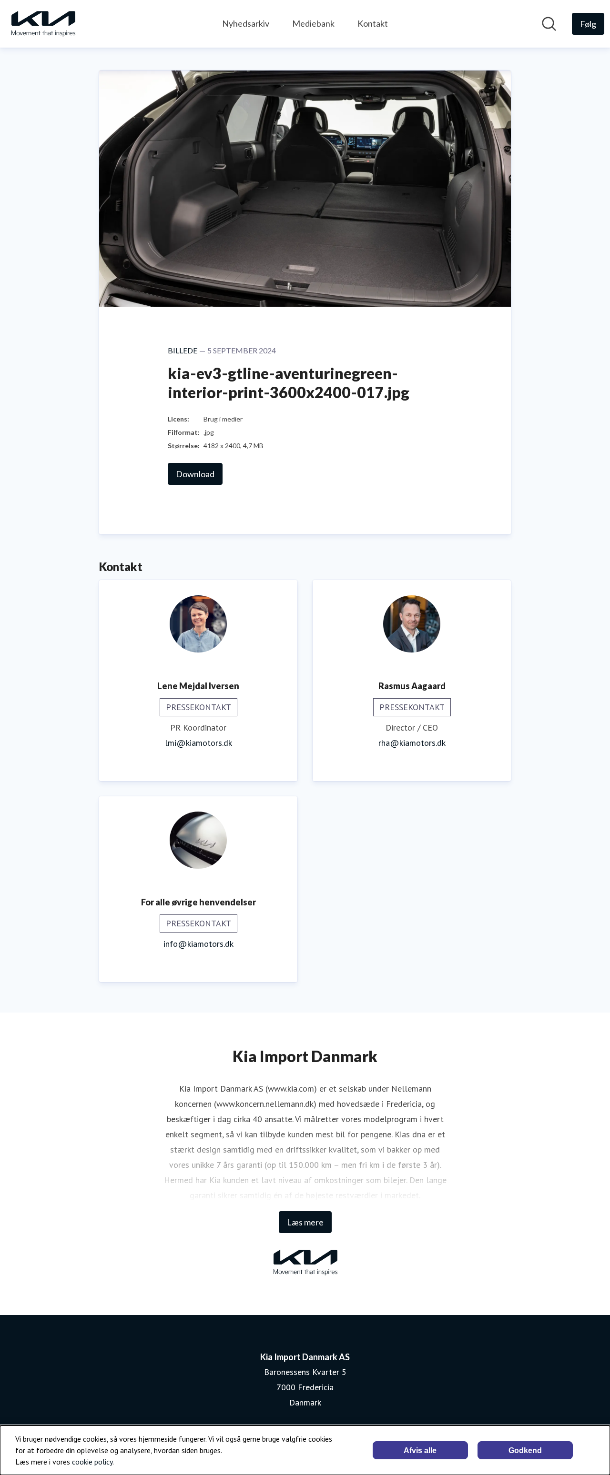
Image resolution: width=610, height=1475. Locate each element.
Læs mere (305, 1222)
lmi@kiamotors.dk (198, 742)
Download (195, 474)
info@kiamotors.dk (198, 943)
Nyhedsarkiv (245, 23)
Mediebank (313, 23)
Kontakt (372, 23)
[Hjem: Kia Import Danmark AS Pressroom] (43, 24)
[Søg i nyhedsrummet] (549, 23)
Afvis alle (420, 1450)
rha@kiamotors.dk (412, 742)
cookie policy (92, 1461)
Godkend (525, 1450)
